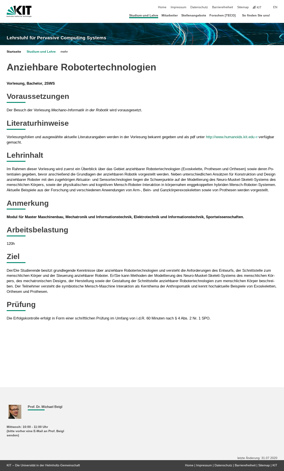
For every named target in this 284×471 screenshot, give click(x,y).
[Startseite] (276, 15)
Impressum (178, 7)
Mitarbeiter (170, 15)
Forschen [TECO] (222, 15)
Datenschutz (199, 7)
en (275, 7)
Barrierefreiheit (222, 7)
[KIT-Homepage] (19, 11)
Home (162, 7)
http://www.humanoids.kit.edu (231, 137)
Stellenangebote (193, 15)
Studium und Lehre (143, 15)
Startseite (14, 51)
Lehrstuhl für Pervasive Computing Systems (56, 37)
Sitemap (243, 7)
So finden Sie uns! (256, 15)
